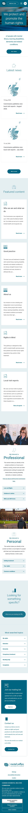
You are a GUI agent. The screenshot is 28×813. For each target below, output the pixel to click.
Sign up (10, 707)
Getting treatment (9, 560)
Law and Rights (8, 488)
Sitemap (14, 772)
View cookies (12, 809)
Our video (14, 51)
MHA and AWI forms (9, 499)
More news (14, 171)
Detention (5, 643)
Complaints (6, 665)
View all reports (17, 405)
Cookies (14, 778)
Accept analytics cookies (12, 801)
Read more (19, 113)
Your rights (7, 566)
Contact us (11, 749)
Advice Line (12, 3)
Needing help (6, 659)
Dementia (5, 649)
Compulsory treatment (9, 654)
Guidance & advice (9, 493)
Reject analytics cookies (12, 805)
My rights (5, 638)
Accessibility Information (14, 775)
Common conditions (9, 571)
